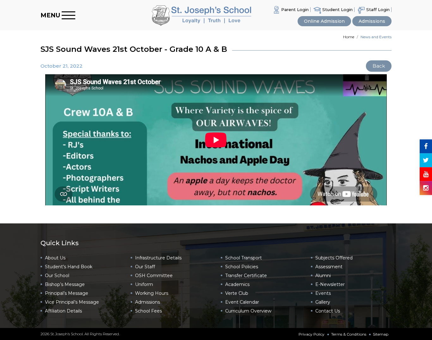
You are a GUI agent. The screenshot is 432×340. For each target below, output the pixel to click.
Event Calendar (242, 302)
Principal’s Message (66, 293)
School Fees (148, 311)
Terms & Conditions (348, 334)
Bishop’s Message (65, 284)
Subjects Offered (334, 258)
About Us (55, 258)
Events (323, 293)
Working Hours (151, 293)
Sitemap (380, 334)
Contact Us (327, 311)
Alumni (323, 275)
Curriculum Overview (248, 311)
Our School (57, 275)
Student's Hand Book (68, 267)
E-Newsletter (330, 284)
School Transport (243, 258)
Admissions (372, 21)
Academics (237, 284)
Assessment (329, 267)
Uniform (144, 284)
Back (379, 66)
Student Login (337, 9)
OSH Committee (154, 275)
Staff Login (377, 9)
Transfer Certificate (246, 275)
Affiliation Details (63, 311)
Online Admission (324, 21)
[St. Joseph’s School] (171, 15)
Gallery (322, 302)
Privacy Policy (311, 334)
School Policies (241, 267)
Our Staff (145, 267)
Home (348, 36)
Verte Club (236, 293)
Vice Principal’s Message (72, 302)
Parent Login (294, 9)
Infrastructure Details (158, 258)
